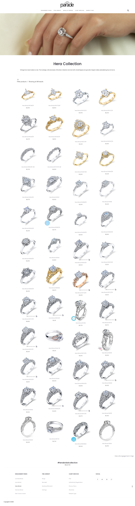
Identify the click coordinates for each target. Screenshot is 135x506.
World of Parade (68, 10)
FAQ (70, 478)
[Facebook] (97, 479)
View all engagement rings (124, 456)
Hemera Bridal (19, 490)
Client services (79, 10)
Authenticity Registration (76, 482)
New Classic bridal (20, 493)
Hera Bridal (18, 486)
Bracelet (44, 482)
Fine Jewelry (57, 10)
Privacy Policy (72, 486)
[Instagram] (111, 479)
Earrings (44, 490)
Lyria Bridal (18, 482)
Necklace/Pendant (47, 486)
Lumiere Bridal (19, 478)
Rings (43, 478)
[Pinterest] (107, 479)
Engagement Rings (46, 10)
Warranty (71, 490)
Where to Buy (90, 10)
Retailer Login (72, 493)
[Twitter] (102, 479)
